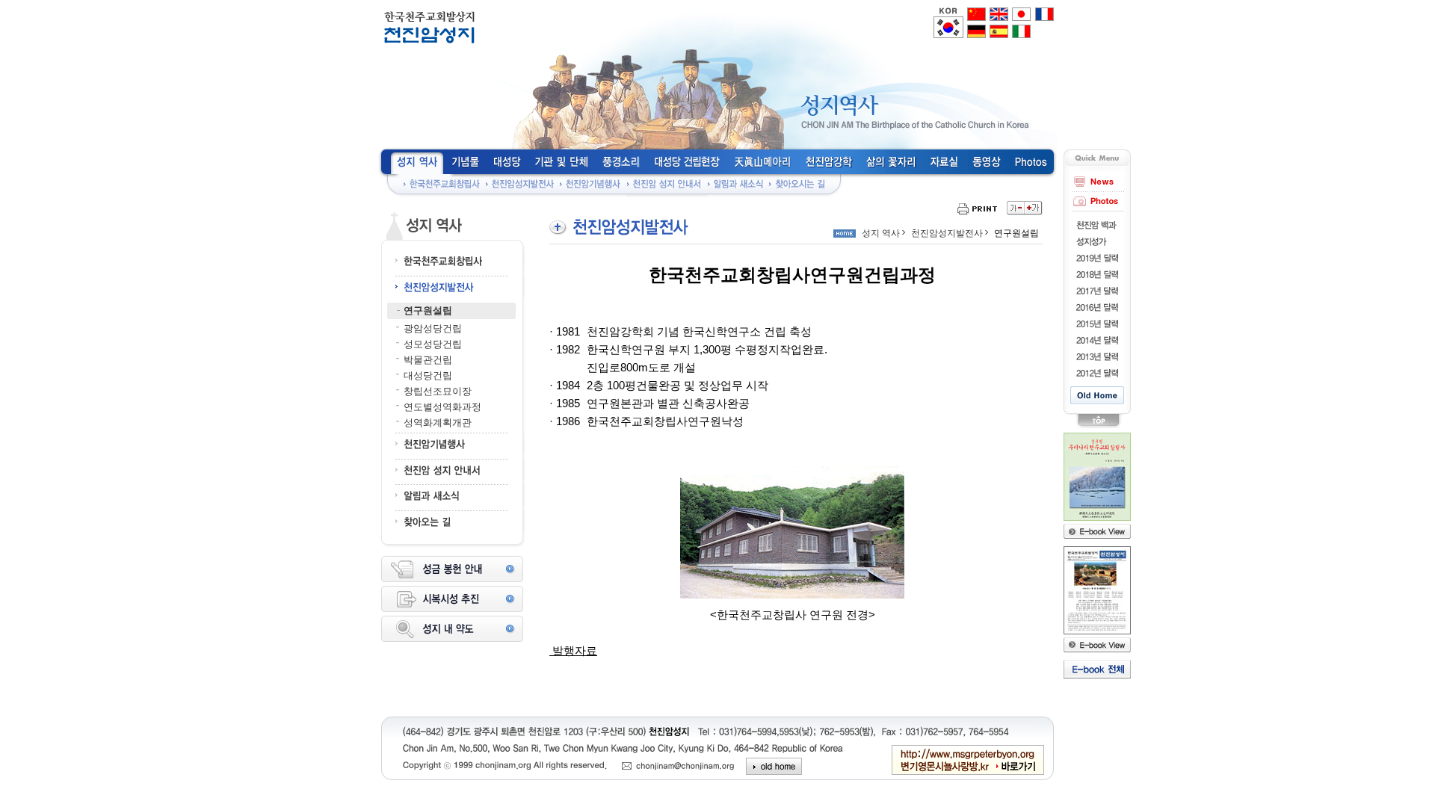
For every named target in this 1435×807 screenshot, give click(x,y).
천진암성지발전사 (947, 233)
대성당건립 (428, 375)
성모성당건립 (433, 344)
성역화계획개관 (438, 422)
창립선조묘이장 (438, 391)
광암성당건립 (433, 328)
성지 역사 (881, 233)
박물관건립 (428, 359)
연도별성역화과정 (442, 406)
